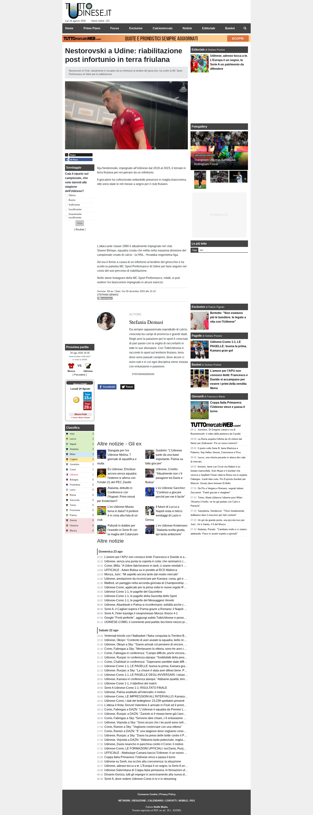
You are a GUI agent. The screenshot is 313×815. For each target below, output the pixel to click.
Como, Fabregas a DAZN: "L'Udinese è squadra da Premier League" (148, 709)
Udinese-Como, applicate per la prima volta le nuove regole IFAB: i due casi (152, 587)
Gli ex (110, 291)
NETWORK (124, 800)
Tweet (129, 386)
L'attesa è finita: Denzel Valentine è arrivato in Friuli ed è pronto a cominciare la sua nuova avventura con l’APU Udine (179, 705)
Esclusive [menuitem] (136, 28)
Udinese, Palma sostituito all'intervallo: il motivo (134, 692)
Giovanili (198, 396)
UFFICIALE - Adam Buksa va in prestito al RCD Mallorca (140, 570)
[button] (80, 223)
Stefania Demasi (107, 294)
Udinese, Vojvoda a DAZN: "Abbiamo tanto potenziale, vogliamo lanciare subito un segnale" (163, 739)
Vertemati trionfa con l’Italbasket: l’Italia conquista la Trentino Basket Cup (150, 635)
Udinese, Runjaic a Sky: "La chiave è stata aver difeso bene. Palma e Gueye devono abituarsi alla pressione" (174, 670)
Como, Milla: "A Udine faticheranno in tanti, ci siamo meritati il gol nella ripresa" (154, 565)
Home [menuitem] (69, 28)
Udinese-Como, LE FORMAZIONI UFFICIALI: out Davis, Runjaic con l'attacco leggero (159, 748)
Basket (196, 364)
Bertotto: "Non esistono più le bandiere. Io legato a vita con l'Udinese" (228, 317)
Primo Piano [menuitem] (92, 28)
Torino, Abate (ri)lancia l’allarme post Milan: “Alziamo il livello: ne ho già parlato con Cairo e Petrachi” (217, 501)
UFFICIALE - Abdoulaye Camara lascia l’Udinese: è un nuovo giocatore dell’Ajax (156, 752)
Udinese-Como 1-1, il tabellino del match (130, 683)
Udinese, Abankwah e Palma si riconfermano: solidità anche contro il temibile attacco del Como (165, 604)
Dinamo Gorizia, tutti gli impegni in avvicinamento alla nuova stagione (149, 774)
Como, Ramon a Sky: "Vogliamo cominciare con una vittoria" (143, 726)
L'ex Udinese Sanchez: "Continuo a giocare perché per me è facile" (170, 492)
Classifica (73, 427)
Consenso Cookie (147, 794)
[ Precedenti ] (80, 374)
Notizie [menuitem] (187, 28)
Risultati (80, 229)
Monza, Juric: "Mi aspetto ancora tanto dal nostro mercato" (141, 574)
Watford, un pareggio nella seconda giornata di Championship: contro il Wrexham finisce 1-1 (163, 583)
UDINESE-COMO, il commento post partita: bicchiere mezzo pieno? (147, 622)
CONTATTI (171, 800)
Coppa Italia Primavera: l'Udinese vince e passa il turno (139, 757)
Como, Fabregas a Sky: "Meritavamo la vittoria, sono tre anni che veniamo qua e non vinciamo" (165, 648)
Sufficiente (74, 204)
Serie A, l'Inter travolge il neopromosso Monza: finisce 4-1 (141, 613)
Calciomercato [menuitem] (163, 28)
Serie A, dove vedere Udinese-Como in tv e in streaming (140, 778)
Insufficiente (75, 209)
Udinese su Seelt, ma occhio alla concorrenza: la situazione (142, 761)
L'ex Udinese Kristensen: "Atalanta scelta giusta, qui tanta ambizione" (172, 530)
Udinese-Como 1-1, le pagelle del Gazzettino (133, 591)
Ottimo (72, 195)
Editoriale (198, 49)
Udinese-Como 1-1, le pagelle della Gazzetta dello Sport (140, 596)
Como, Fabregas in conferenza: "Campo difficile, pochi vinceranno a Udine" (152, 653)
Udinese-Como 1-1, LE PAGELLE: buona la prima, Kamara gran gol (147, 666)
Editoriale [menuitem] (208, 28)
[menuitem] (245, 28)
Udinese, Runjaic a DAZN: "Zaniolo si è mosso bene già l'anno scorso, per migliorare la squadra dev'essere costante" (179, 713)
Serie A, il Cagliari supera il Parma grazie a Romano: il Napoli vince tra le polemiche (158, 609)
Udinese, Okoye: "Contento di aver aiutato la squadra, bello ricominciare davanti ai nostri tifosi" (165, 640)
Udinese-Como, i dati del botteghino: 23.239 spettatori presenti (144, 700)
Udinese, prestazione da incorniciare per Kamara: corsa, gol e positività (150, 578)
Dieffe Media (161, 807)
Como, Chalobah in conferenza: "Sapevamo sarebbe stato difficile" (147, 661)
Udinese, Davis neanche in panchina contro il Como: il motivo (143, 744)
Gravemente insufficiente (75, 216)
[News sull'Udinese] (88, 11)
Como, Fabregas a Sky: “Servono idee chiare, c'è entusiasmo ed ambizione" (153, 718)
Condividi (108, 386)
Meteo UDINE (80, 384)
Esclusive (198, 306)
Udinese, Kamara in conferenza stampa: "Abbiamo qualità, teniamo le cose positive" (158, 679)
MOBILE (183, 800)
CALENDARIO (155, 800)
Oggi (194, 250)
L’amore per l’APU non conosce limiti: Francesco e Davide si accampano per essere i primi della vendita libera (175, 557)
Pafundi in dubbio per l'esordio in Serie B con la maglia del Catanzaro (123, 530)
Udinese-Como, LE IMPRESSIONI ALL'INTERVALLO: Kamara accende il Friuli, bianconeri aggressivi (169, 696)
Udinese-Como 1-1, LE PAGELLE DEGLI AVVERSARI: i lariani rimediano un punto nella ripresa (166, 674)
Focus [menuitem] (114, 28)
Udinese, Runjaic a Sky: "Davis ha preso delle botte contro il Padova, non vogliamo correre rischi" (166, 735)
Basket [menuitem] (230, 28)
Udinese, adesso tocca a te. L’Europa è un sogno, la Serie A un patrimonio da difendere (160, 765)
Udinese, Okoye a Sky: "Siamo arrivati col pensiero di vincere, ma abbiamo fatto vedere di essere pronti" (171, 644)
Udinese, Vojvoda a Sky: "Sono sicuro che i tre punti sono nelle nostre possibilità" (156, 722)
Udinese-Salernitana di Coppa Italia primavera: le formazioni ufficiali (148, 770)
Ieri (201, 250)
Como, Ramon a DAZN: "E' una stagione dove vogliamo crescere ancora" (151, 731)
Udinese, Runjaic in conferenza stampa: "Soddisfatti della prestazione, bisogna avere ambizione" (166, 657)
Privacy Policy (167, 794)
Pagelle (197, 335)
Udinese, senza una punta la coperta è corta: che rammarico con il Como (150, 561)
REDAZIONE (139, 800)
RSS (192, 800)
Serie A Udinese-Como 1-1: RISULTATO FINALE (135, 687)
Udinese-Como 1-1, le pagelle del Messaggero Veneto (139, 600)
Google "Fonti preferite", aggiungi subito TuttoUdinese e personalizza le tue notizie (157, 617)
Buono (72, 200)
